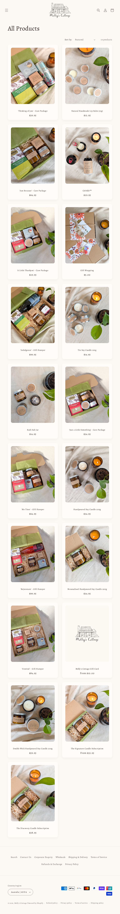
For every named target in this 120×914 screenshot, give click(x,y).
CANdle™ (87, 190)
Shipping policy (97, 903)
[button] (6, 10)
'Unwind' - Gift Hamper (33, 669)
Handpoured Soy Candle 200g (87, 509)
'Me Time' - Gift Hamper (33, 509)
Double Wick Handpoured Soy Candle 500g (33, 748)
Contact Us (25, 857)
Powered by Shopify (35, 903)
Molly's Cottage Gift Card (87, 669)
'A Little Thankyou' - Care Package (32, 270)
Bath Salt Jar (33, 430)
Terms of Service (99, 857)
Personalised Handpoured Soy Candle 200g (87, 589)
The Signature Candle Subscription (87, 748)
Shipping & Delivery (78, 857)
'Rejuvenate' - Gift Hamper (32, 589)
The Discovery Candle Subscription (33, 828)
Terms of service (81, 903)
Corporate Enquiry (43, 857)
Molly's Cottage (20, 903)
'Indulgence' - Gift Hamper (32, 350)
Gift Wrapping (87, 270)
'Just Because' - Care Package (33, 190)
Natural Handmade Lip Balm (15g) (87, 111)
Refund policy (52, 903)
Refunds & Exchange (51, 864)
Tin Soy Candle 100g (87, 350)
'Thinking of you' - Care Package (33, 111)
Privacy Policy (72, 864)
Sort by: (68, 39)
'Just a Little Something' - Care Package (87, 430)
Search (14, 857)
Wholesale (60, 857)
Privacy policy (66, 903)
